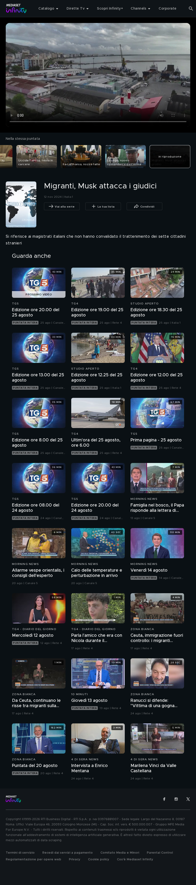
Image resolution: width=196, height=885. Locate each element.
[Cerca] (191, 8)
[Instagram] (176, 799)
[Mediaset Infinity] (16, 8)
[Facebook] (164, 799)
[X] (188, 799)
